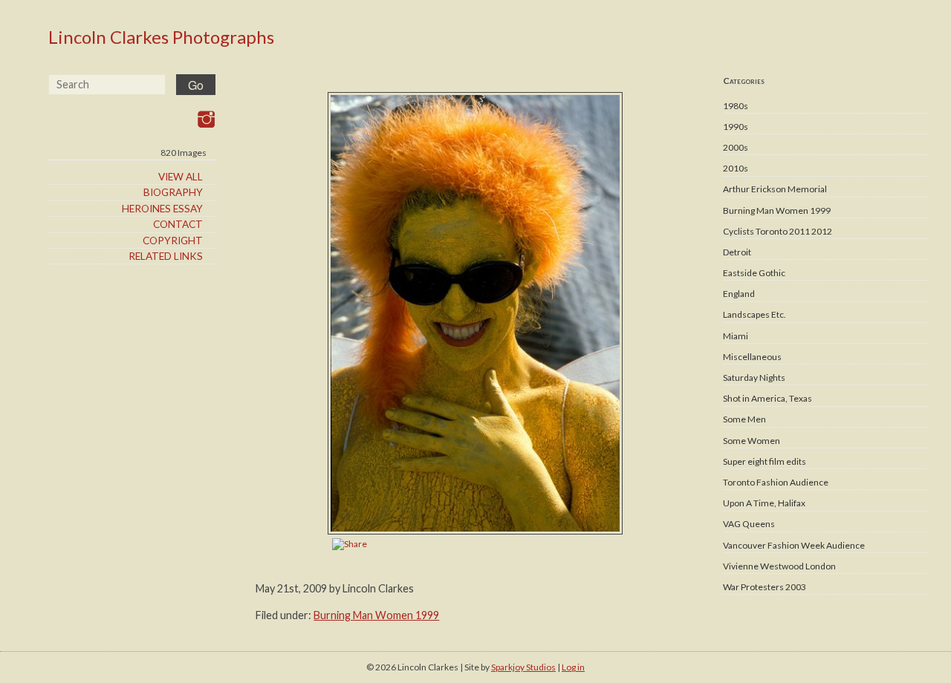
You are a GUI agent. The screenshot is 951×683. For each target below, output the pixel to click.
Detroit (737, 252)
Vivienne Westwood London (779, 566)
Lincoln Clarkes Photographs (161, 37)
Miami (735, 336)
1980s (735, 105)
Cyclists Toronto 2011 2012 (777, 231)
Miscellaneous (752, 356)
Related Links (166, 256)
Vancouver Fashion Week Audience (794, 545)
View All (180, 177)
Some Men (744, 419)
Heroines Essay (162, 209)
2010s (735, 168)
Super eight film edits (764, 461)
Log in (573, 667)
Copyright (173, 240)
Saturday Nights (754, 377)
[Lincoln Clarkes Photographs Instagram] (206, 119)
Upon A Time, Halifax (764, 503)
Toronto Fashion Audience (775, 482)
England (739, 293)
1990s (735, 126)
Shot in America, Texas (767, 398)
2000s (735, 147)
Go (196, 85)
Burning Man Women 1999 (777, 210)
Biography (173, 192)
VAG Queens (749, 523)
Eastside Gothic (754, 272)
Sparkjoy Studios (523, 667)
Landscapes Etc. (754, 314)
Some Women (751, 440)
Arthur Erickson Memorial (775, 189)
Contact (178, 224)
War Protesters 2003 (764, 586)
